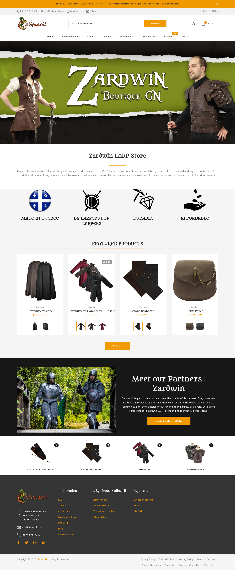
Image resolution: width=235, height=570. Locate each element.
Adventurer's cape (40, 311)
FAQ (60, 499)
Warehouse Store (67, 517)
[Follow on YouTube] (43, 542)
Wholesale (169, 565)
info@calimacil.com (53, 11)
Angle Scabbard (143, 311)
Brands (50, 36)
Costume (106, 36)
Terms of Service (206, 559)
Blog (60, 528)
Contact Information (189, 565)
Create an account (143, 499)
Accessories (126, 36)
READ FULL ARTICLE (169, 420)
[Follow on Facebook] (18, 542)
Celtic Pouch (195, 311)
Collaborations (148, 36)
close (18, 3)
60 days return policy (104, 511)
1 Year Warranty (101, 505)
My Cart (138, 511)
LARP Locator (66, 534)
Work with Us (77, 11)
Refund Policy (166, 559)
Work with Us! (211, 565)
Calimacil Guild (100, 517)
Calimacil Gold (100, 499)
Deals (184, 36)
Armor (90, 36)
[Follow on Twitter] (26, 542)
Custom (170, 36)
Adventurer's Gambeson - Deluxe (91, 311)
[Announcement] (117, 4)
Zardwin (40, 307)
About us (63, 505)
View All (116, 345)
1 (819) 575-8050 (29, 11)
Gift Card (63, 523)
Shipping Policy (185, 559)
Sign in (137, 505)
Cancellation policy (151, 565)
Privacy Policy (147, 559)
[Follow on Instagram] (34, 542)
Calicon (93, 11)
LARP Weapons (70, 36)
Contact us (64, 511)
